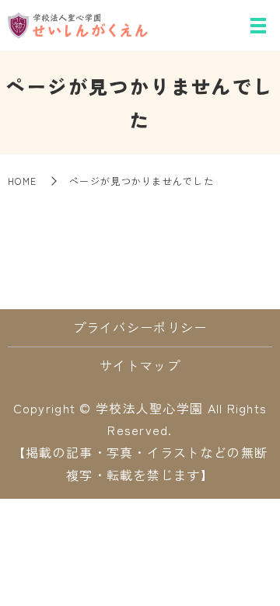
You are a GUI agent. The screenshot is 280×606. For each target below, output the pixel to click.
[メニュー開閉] (258, 25)
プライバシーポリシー (140, 327)
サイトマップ (140, 365)
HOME (22, 180)
